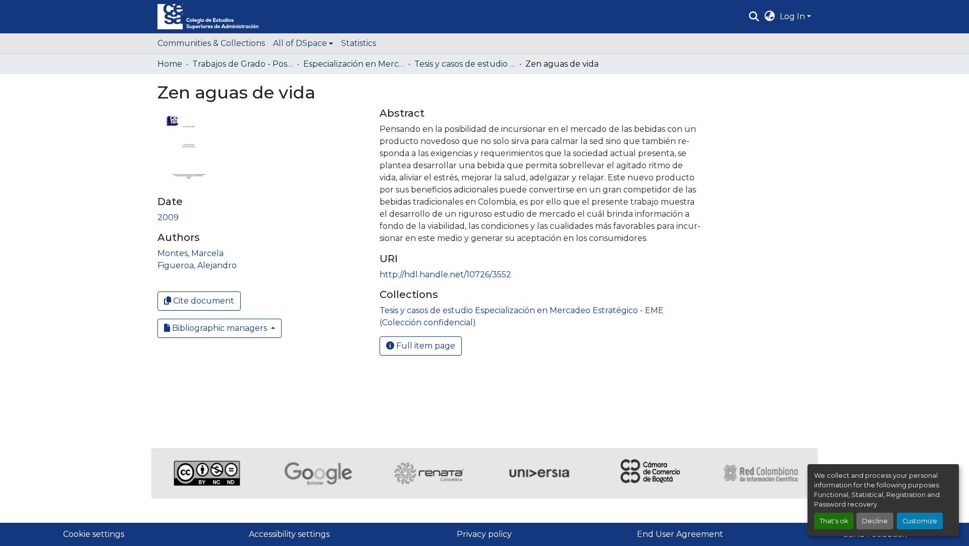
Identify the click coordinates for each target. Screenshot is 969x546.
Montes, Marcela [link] (190, 253)
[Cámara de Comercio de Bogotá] (651, 473)
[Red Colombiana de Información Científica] (762, 473)
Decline (875, 521)
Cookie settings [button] (93, 534)
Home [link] (169, 64)
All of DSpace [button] (300, 43)
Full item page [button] (424, 346)
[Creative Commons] (206, 473)
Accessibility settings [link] (289, 534)
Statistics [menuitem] (358, 43)
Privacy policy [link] (484, 534)
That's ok (834, 521)
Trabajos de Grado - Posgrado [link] (242, 64)
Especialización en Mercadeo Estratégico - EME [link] (353, 64)
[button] (207, 16)
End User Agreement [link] (680, 534)
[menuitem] (303, 43)
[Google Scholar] (317, 473)
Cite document (202, 301)
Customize (919, 521)
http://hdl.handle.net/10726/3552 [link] (445, 274)
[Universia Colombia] (540, 473)
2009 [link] (168, 217)
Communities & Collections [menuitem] (211, 43)
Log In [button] (793, 16)
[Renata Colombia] (429, 473)
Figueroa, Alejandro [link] (197, 265)
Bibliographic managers (219, 328)
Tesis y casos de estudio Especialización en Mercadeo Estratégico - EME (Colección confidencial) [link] (464, 64)
